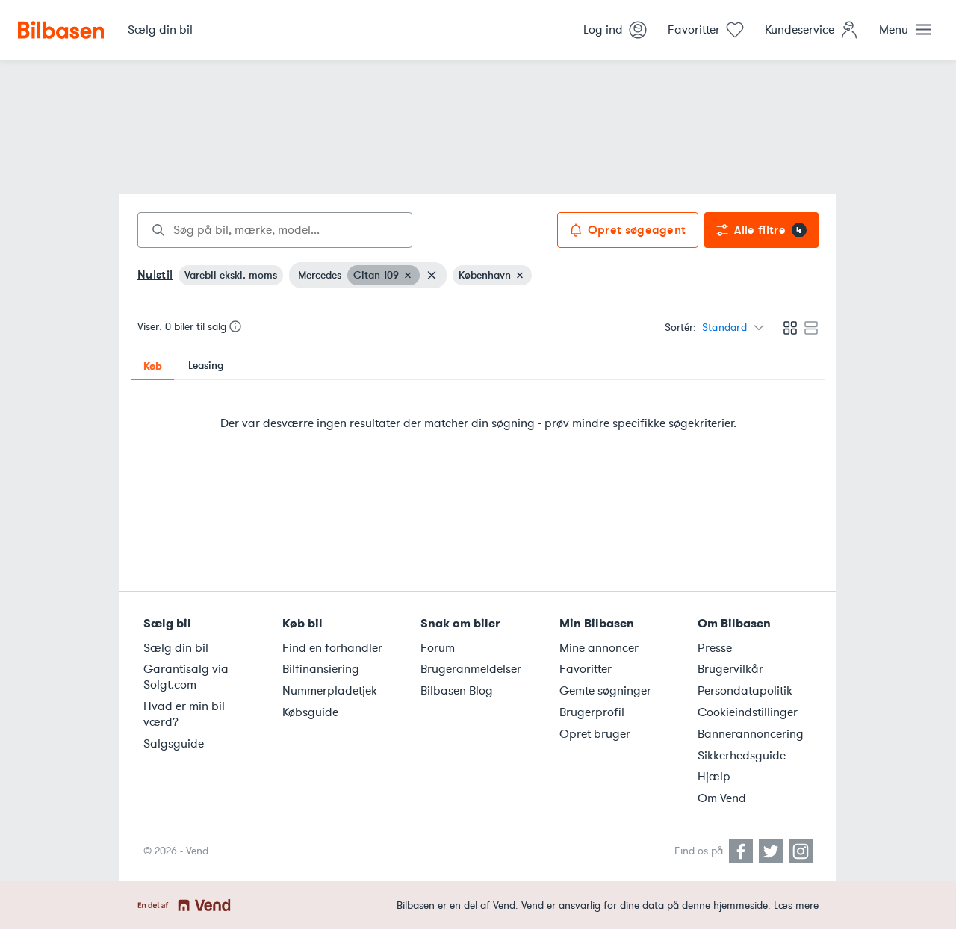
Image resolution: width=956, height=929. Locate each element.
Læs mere (796, 905)
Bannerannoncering (751, 734)
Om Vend (722, 798)
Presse (715, 648)
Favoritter (585, 669)
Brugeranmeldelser (470, 669)
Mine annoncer (599, 648)
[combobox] (274, 230)
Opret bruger (594, 734)
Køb (152, 366)
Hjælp (714, 776)
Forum (437, 648)
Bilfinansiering (320, 669)
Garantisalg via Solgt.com (186, 677)
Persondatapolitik (745, 691)
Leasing (205, 365)
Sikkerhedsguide (742, 756)
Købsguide (310, 712)
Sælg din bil (175, 648)
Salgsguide (173, 744)
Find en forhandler (332, 648)
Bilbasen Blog (456, 691)
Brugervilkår (730, 669)
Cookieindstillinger (748, 712)
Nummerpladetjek (329, 691)
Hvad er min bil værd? (184, 714)
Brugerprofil (591, 712)
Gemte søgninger (605, 691)
